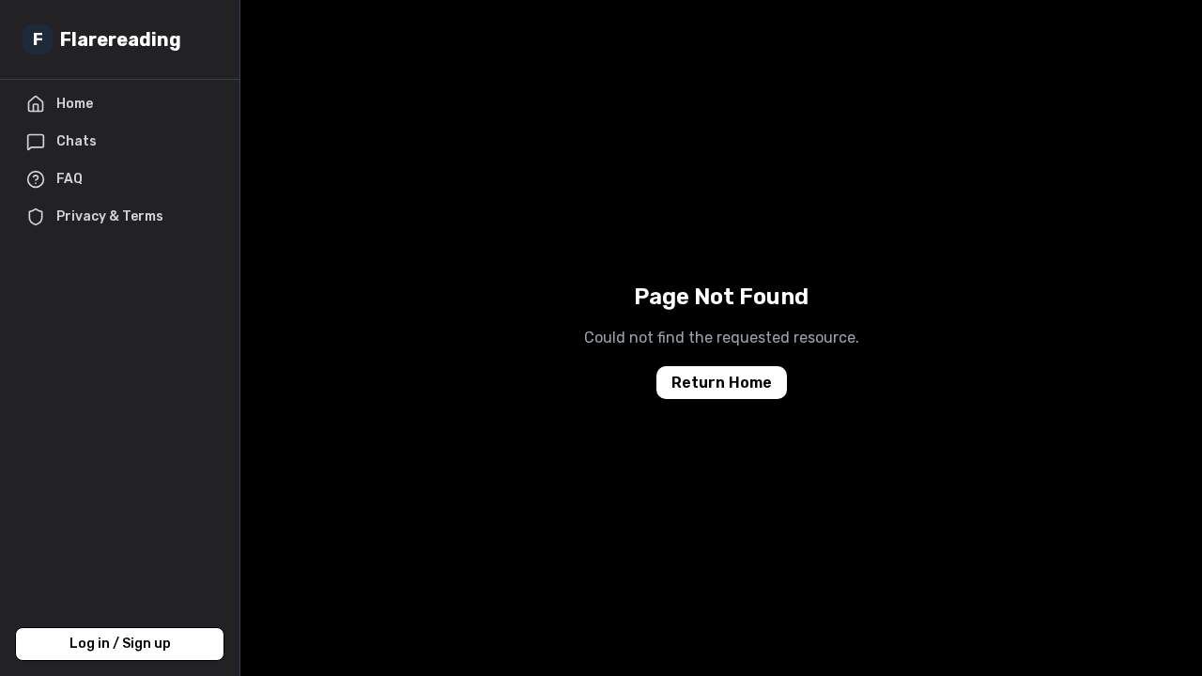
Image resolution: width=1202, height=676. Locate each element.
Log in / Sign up (120, 644)
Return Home (721, 383)
